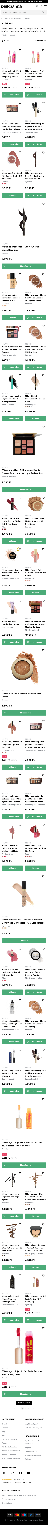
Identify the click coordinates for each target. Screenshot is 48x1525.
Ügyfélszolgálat (31, 1424)
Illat (3, 1435)
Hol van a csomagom (33, 1428)
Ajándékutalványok (33, 1455)
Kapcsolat (29, 1448)
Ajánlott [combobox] (39, 41)
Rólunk (28, 1459)
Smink (4, 1424)
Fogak (4, 1443)
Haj (3, 1431)
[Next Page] (33, 1408)
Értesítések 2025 (9, 1499)
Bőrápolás (6, 1428)
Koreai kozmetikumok (11, 1451)
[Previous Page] (14, 1408)
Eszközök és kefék (9, 1439)
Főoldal (5, 19)
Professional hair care (11, 1458)
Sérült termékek (9, 1454)
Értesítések (7, 1503)
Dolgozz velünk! (31, 1451)
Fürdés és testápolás (10, 1447)
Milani (27, 19)
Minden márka (16, 19)
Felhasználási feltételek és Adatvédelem (19, 1495)
